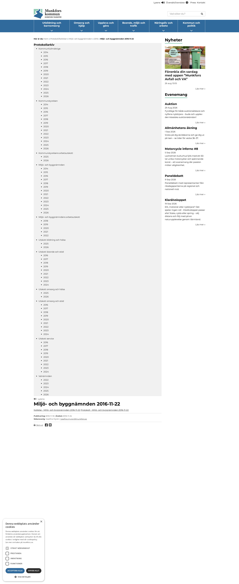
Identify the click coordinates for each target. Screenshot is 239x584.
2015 (45, 56)
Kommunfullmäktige (49, 48)
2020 (46, 74)
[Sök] (202, 14)
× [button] (41, 522)
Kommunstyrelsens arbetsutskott (56, 153)
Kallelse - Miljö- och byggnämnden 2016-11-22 (57, 410)
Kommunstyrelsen (48, 101)
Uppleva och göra (106, 24)
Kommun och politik (191, 24)
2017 (45, 63)
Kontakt (201, 2)
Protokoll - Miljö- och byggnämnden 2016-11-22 (105, 410)
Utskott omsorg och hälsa (52, 289)
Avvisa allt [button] (33, 570)
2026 (46, 96)
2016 (45, 59)
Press (193, 2)
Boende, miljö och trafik (133, 24)
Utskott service (46, 338)
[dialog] (23, 550)
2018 (45, 67)
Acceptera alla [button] (15, 570)
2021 (45, 78)
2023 (45, 85)
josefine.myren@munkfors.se (74, 419)
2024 (46, 89)
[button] (23, 576)
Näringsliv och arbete (163, 24)
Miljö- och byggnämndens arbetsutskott (59, 217)
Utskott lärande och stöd (51, 251)
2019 (45, 70)
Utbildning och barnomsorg (51, 24)
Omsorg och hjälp (81, 24)
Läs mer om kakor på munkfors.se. (19, 542)
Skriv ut (39, 425)
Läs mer (200, 122)
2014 (45, 52)
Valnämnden (45, 376)
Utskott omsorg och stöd (51, 301)
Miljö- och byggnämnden (52, 165)
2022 (46, 81)
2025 (45, 92)
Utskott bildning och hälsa (52, 240)
